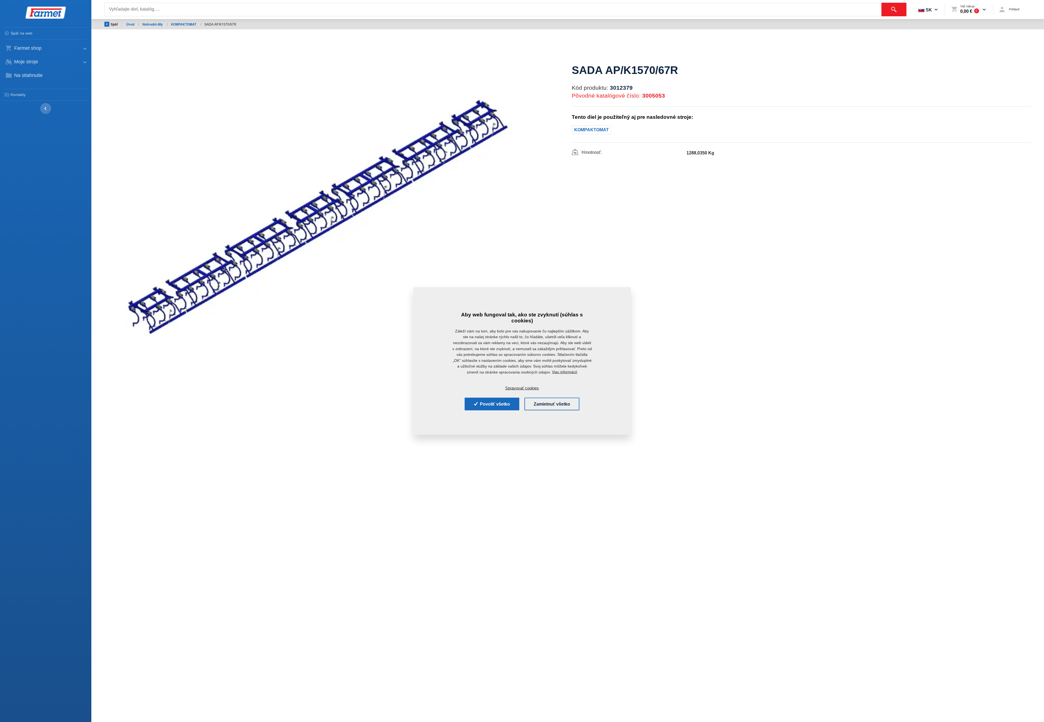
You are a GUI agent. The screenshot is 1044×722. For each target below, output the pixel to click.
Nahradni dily (153, 24)
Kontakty (18, 94)
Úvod (130, 24)
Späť (114, 24)
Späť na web (21, 33)
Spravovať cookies (522, 388)
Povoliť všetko (494, 404)
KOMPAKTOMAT (184, 24)
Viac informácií (564, 372)
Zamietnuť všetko (552, 404)
